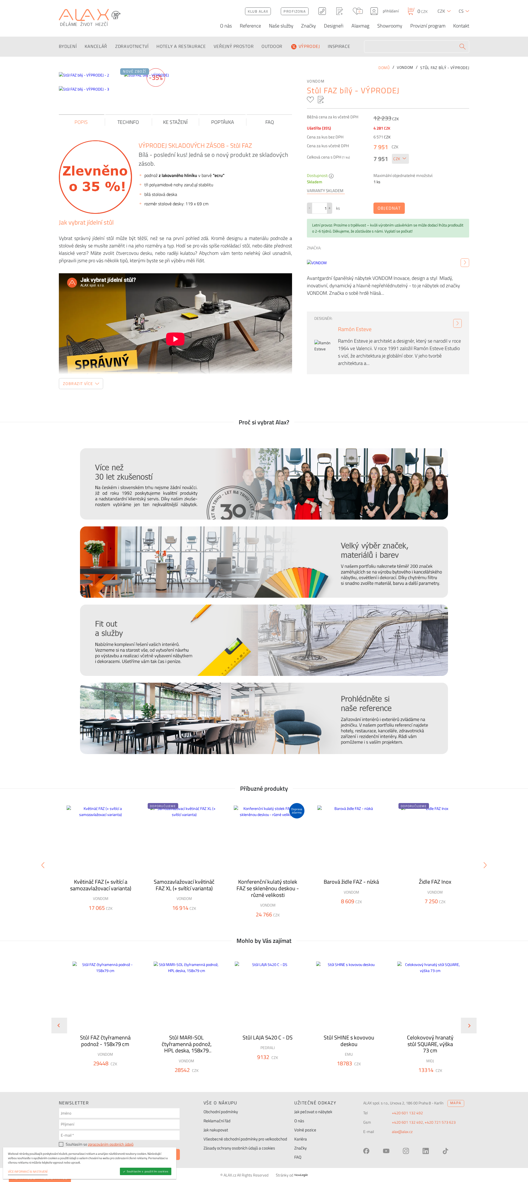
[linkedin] (426, 1151)
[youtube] (386, 1151)
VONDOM (315, 81)
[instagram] (406, 1151)
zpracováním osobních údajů (110, 1144)
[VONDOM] (465, 262)
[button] (120, 1073)
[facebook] (366, 1151)
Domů (384, 68)
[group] (101, 1021)
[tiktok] (445, 1151)
